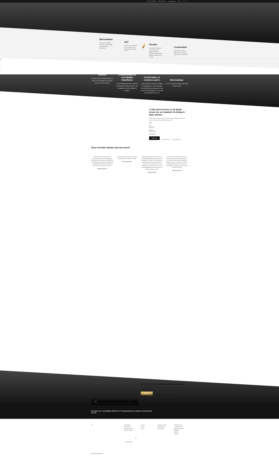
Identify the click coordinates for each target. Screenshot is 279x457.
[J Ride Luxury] (92, 5)
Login (179, 1)
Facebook (176, 433)
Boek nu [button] (154, 138)
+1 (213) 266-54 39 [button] (176, 139)
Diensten (154, 5)
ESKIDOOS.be (99, 453)
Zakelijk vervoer (161, 426)
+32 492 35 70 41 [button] (166, 139)
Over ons (162, 5)
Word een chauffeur (151, 1)
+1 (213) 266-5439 (178, 426)
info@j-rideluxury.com (179, 428)
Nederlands (184, 1)
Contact (169, 5)
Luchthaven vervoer (162, 425)
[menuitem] (152, 1)
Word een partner (162, 1)
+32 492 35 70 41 (172, 1)
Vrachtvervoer (127, 426)
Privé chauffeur (160, 428)
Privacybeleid (127, 425)
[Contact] (163, 389)
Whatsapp (176, 430)
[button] (187, 5)
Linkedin (176, 432)
